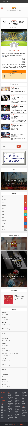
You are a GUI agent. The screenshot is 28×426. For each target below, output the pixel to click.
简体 (4, 1)
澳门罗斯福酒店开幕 (14, 181)
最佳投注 (14, 20)
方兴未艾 (4, 359)
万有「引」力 (5, 323)
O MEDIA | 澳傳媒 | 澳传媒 (17, 424)
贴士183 (15, 295)
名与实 (3, 333)
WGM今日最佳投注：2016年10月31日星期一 (17, 116)
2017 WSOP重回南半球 (16, 88)
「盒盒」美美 (5, 374)
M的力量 (4, 343)
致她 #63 (4, 312)
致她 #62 (4, 369)
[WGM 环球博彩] (14, 8)
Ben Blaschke (20, 27)
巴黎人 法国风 (5, 328)
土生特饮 (4, 384)
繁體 (7, 1)
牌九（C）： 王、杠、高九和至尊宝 (10, 353)
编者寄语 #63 (5, 364)
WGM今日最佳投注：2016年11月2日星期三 (17, 97)
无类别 (12, 105)
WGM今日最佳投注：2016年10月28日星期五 (17, 126)
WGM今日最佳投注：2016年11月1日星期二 (17, 107)
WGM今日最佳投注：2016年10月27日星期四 (17, 135)
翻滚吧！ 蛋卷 (5, 317)
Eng (1, 1)
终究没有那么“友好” (6, 338)
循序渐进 (4, 348)
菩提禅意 (4, 379)
